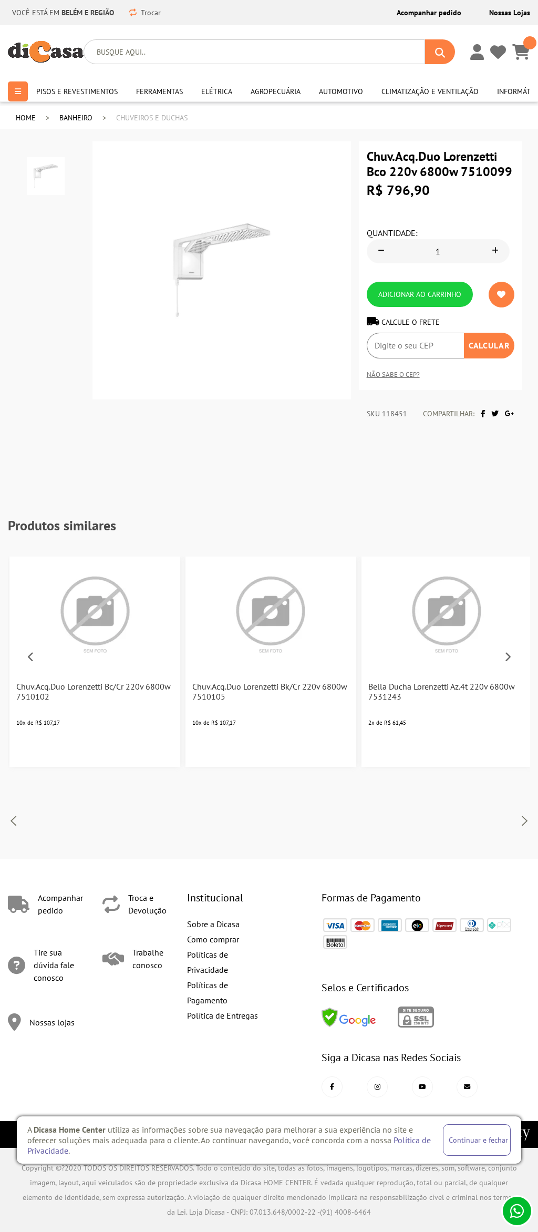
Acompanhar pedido (429, 12)
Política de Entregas (222, 1015)
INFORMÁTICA (515, 91)
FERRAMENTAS (156, 91)
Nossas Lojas (509, 12)
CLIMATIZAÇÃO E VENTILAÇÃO (422, 91)
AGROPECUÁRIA (272, 91)
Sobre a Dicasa (213, 924)
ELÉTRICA (214, 91)
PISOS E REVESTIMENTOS (71, 91)
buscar (440, 51)
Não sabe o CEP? (393, 374)
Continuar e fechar (478, 1139)
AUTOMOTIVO (337, 91)
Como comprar (213, 939)
